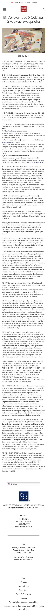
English (13, 484)
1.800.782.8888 (23, 524)
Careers (24, 582)
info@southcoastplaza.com (23, 526)
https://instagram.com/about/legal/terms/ (31, 162)
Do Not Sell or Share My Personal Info (23, 602)
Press (23, 578)
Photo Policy (23, 590)
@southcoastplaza (13, 131)
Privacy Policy (23, 586)
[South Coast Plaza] (23, 8)
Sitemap (23, 598)
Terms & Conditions (23, 594)
